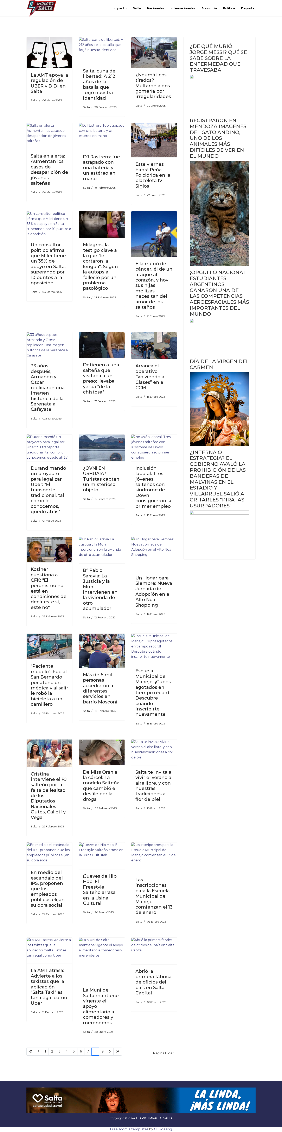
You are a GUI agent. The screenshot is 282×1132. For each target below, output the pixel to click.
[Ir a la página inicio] (30, 1052)
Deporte (248, 8)
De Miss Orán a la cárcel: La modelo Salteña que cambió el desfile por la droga (101, 785)
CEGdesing (163, 1129)
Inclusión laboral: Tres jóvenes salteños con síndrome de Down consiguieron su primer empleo (154, 487)
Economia (209, 8)
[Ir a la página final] (117, 1052)
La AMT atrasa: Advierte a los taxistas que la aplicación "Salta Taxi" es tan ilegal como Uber (49, 987)
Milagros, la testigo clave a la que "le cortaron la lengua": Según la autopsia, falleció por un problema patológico (100, 266)
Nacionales (155, 8)
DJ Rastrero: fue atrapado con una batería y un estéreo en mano (101, 167)
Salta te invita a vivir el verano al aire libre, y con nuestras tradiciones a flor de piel (154, 785)
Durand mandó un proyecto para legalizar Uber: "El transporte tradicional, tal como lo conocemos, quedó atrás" (48, 489)
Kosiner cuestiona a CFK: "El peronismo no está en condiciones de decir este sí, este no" (48, 588)
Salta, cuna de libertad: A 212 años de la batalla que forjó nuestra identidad (99, 84)
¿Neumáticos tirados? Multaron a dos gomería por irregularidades (153, 85)
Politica (229, 8)
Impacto (120, 8)
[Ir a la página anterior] (38, 1052)
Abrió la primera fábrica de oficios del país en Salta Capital (153, 982)
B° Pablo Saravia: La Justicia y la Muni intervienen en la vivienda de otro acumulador (100, 589)
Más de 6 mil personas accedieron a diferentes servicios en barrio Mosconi (100, 688)
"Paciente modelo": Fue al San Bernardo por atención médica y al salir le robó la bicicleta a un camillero (49, 685)
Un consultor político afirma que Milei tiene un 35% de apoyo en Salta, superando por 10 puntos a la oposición (48, 264)
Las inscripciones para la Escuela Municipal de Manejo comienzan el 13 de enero (154, 896)
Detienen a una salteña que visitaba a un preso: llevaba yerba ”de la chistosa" (101, 378)
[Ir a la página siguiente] (110, 1052)
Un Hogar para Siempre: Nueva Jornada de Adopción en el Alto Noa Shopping (153, 591)
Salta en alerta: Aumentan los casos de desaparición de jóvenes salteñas (49, 169)
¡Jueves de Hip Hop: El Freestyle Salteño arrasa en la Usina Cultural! (100, 889)
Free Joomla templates (129, 1129)
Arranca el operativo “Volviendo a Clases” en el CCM (150, 376)
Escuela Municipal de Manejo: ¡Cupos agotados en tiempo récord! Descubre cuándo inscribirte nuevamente (153, 692)
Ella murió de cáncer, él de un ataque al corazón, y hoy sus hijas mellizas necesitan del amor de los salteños (153, 285)
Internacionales (183, 8)
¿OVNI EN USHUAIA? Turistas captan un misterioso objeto (101, 479)
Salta (137, 8)
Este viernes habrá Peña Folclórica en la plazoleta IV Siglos (152, 175)
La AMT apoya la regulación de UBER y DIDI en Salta (49, 83)
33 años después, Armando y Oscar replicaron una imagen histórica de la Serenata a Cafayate (48, 387)
